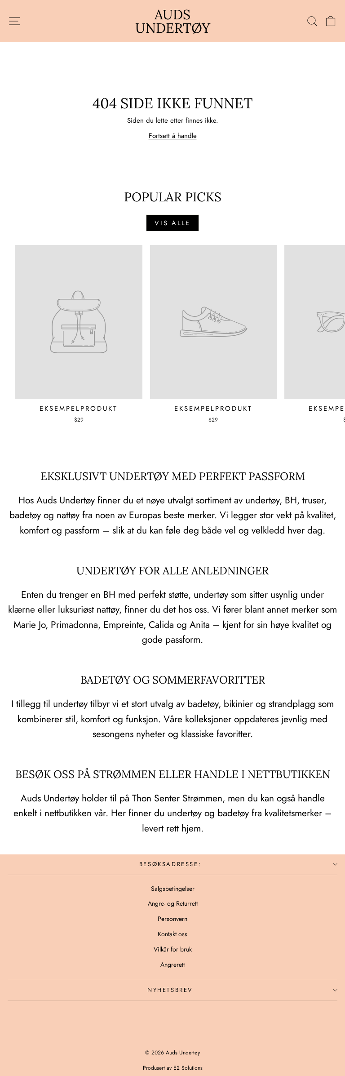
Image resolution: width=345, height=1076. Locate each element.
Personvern (172, 918)
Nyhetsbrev (170, 990)
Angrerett (172, 964)
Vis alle (172, 222)
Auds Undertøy (172, 21)
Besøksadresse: (170, 864)
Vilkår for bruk (173, 949)
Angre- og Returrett (173, 903)
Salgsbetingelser (173, 888)
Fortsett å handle (173, 136)
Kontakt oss (172, 933)
